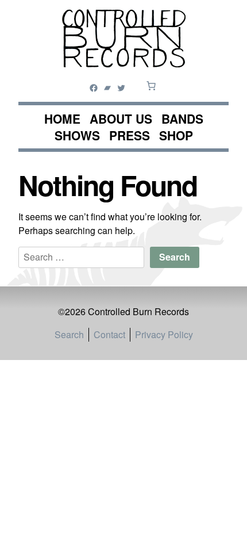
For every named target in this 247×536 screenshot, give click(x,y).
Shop (176, 135)
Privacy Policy (164, 334)
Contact (109, 334)
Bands (182, 118)
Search (69, 334)
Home (62, 118)
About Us (121, 118)
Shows (77, 135)
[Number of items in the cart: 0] (151, 86)
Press (129, 135)
